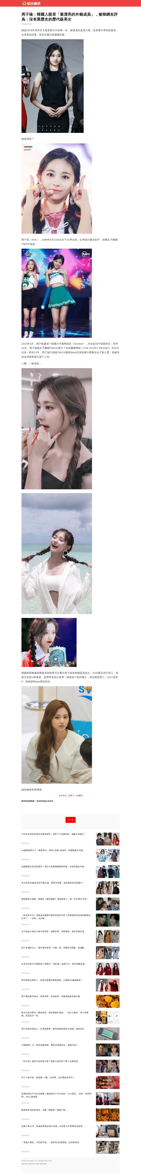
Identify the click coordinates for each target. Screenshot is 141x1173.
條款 (37, 1164)
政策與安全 (32, 1164)
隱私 (41, 1164)
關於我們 (24, 1164)
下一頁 (70, 820)
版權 (44, 1164)
